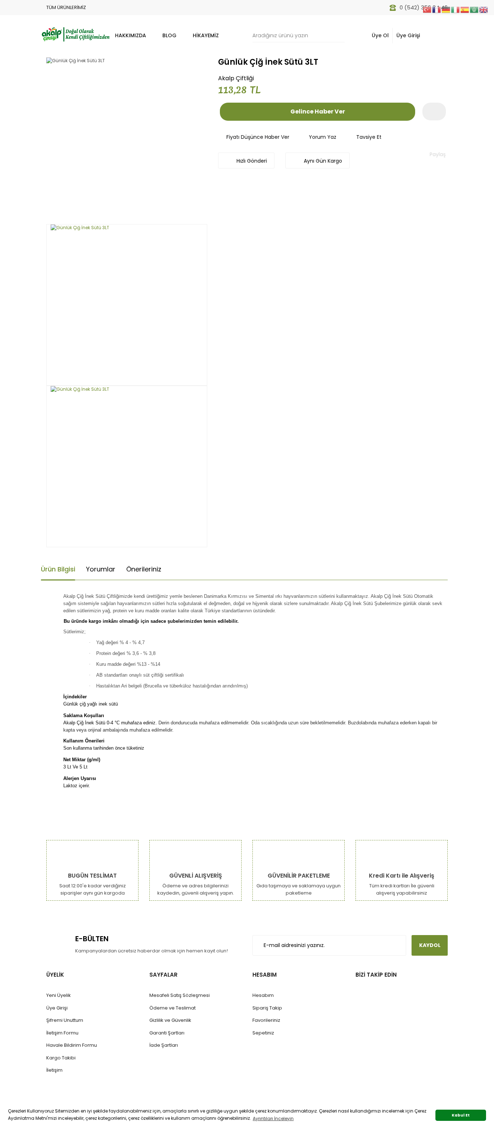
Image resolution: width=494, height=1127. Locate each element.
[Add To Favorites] (434, 111)
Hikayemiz (206, 35)
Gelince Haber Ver (317, 111)
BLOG (169, 35)
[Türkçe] (427, 9)
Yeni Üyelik (58, 995)
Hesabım (263, 995)
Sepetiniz (263, 1032)
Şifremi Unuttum (64, 1020)
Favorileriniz (266, 1020)
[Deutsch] (446, 9)
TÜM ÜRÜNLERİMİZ (66, 7)
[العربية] (474, 9)
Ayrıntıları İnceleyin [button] (273, 1118)
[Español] (465, 9)
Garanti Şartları (166, 1032)
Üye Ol (380, 35)
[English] (484, 9)
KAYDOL (429, 945)
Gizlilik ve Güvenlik (170, 1020)
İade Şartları (163, 1045)
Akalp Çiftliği (236, 78)
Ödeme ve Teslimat (172, 1007)
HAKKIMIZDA (130, 35)
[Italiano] (455, 9)
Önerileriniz (143, 569)
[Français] (437, 9)
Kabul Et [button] (461, 1115)
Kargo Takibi (61, 1057)
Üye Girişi (408, 35)
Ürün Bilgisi (58, 569)
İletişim (54, 1070)
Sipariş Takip (267, 1007)
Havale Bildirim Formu (71, 1045)
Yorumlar (100, 569)
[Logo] (75, 33)
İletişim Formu (62, 1032)
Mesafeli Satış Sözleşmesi (179, 995)
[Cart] (438, 35)
